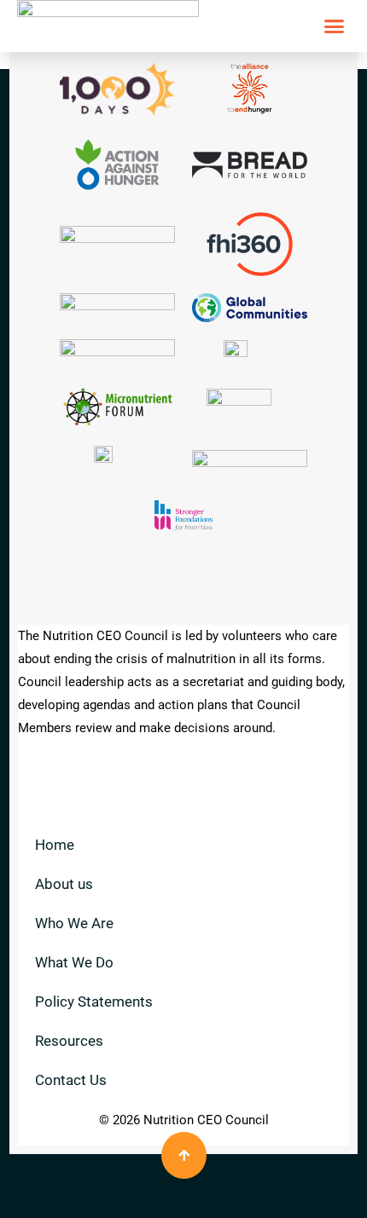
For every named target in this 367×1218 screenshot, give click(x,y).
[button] (334, 26)
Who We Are (74, 923)
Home (54, 844)
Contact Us (71, 1079)
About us (64, 883)
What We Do (74, 962)
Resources (69, 1040)
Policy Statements (94, 1001)
